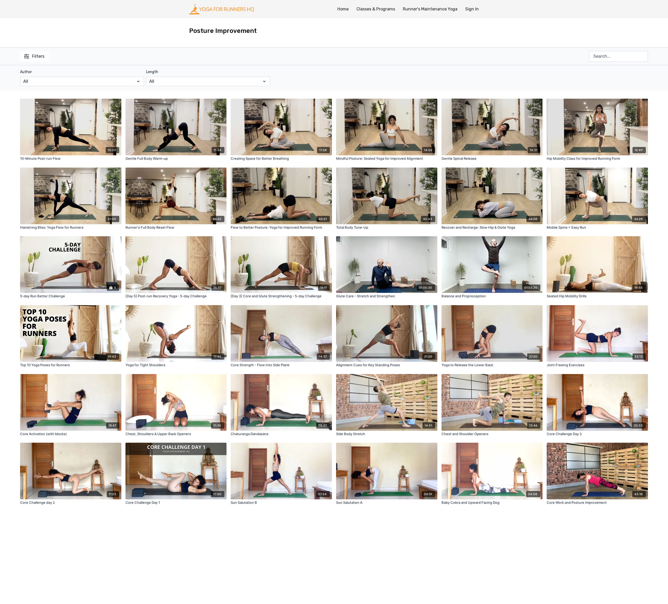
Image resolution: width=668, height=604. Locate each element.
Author (26, 72)
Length (152, 72)
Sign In (472, 9)
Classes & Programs (375, 9)
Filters (38, 56)
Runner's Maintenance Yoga (430, 9)
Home (343, 9)
